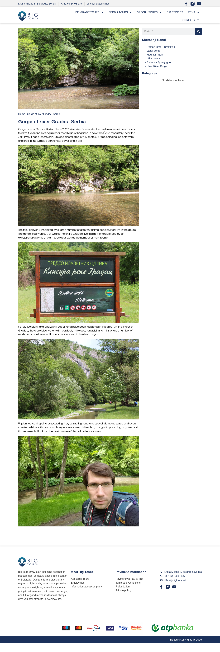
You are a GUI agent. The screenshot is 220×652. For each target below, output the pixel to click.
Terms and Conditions (128, 582)
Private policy (123, 590)
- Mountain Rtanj (154, 54)
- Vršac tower (152, 58)
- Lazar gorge (152, 50)
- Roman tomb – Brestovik (160, 47)
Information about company (86, 586)
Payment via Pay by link (129, 578)
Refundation (123, 586)
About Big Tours (80, 578)
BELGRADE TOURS (87, 12)
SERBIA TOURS (118, 12)
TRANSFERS (187, 19)
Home (21, 114)
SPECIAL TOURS (147, 12)
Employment (78, 582)
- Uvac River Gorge (156, 66)
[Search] (198, 31)
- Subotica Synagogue (158, 62)
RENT (191, 12)
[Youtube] (199, 3)
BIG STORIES (175, 12)
